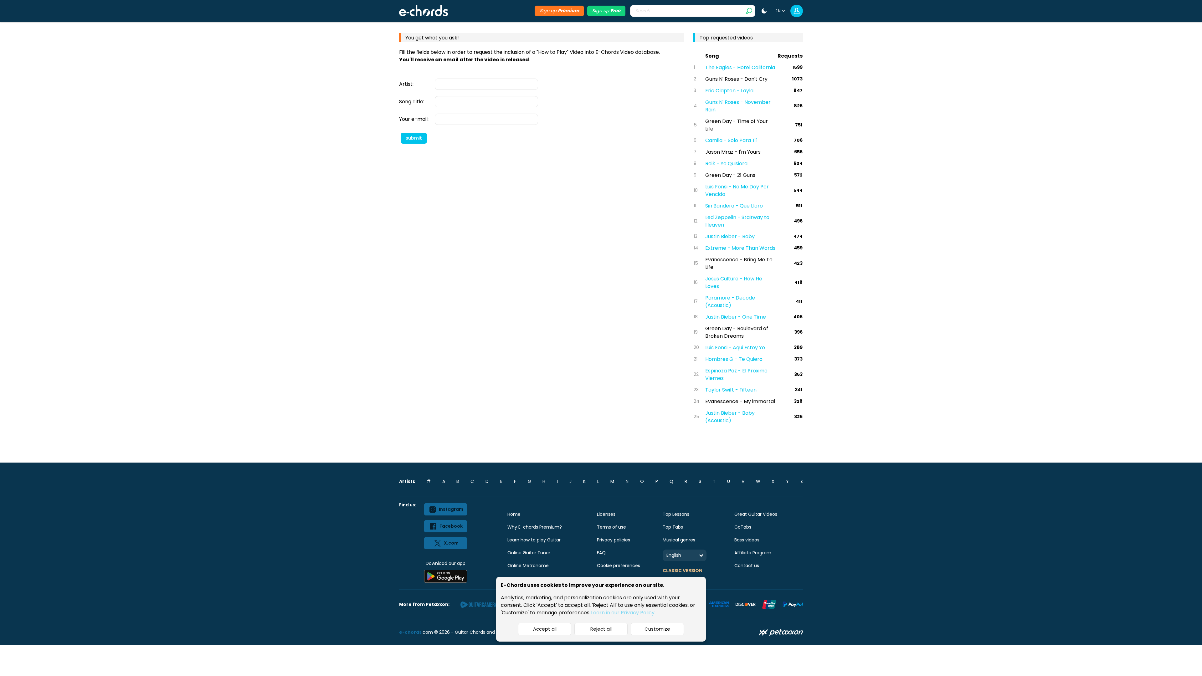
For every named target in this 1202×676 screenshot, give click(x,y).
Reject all (601, 629)
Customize (657, 629)
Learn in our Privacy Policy (623, 612)
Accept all (545, 629)
